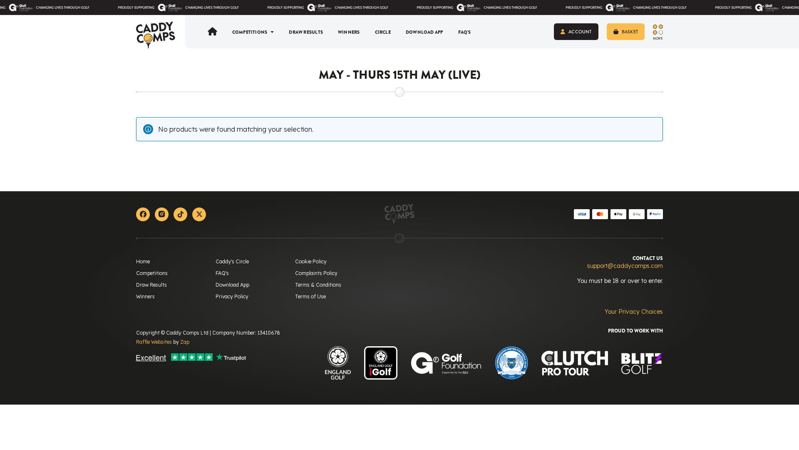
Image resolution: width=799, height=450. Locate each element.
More (658, 38)
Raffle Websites (154, 342)
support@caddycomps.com (625, 266)
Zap (184, 342)
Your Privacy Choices (634, 311)
